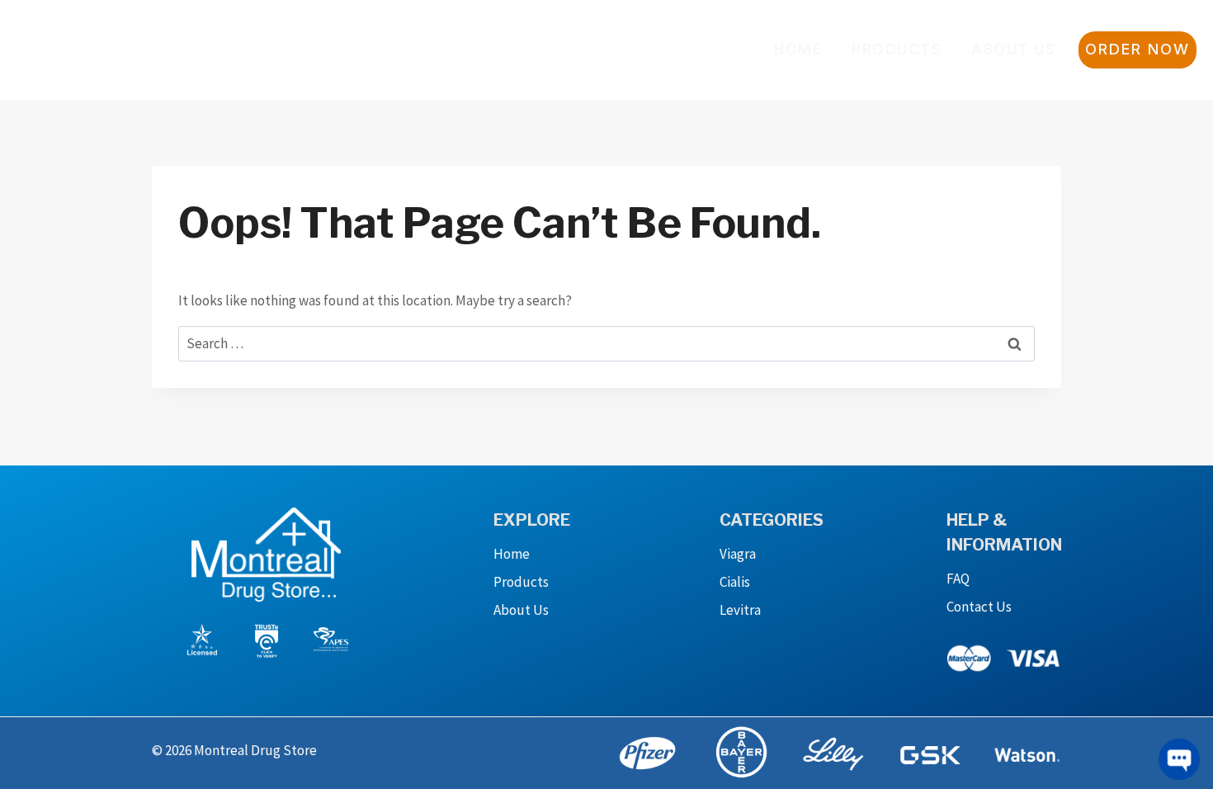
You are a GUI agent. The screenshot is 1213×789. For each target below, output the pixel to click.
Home (798, 49)
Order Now (1137, 49)
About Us (1013, 49)
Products (897, 49)
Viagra (738, 554)
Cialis (735, 582)
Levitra (740, 610)
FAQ (958, 578)
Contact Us (979, 607)
